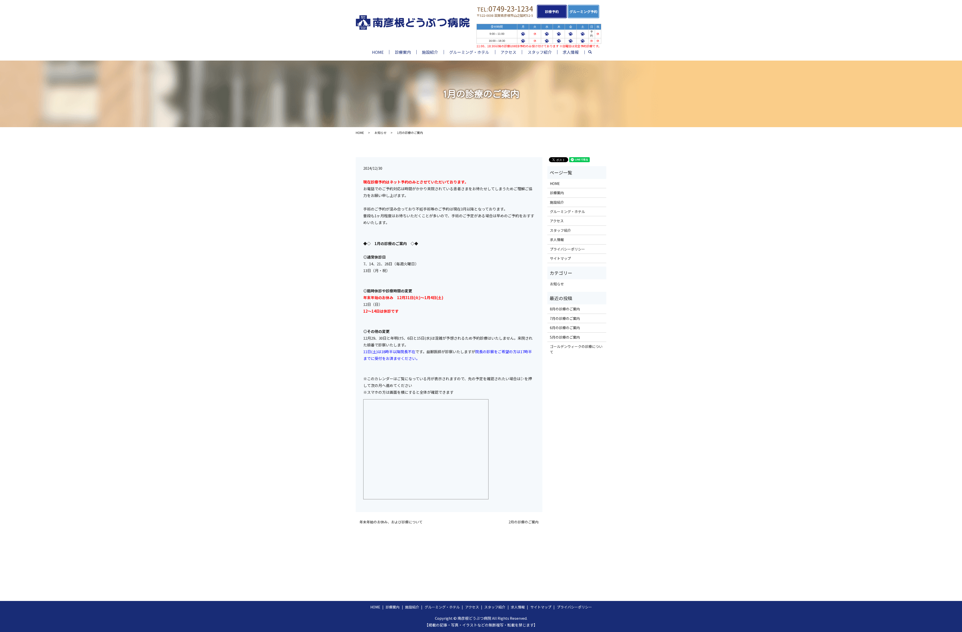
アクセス (508, 52)
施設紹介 (430, 52)
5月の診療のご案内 (565, 337)
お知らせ (381, 132)
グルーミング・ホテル (469, 52)
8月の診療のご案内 (565, 308)
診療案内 (403, 52)
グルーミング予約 (583, 11)
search (592, 53)
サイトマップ (560, 258)
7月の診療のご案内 (565, 318)
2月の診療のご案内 (524, 522)
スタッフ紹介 (540, 52)
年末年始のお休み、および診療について (391, 522)
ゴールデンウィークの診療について (576, 349)
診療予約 (552, 11)
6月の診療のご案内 (565, 327)
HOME (378, 52)
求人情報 (571, 52)
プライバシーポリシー (567, 249)
